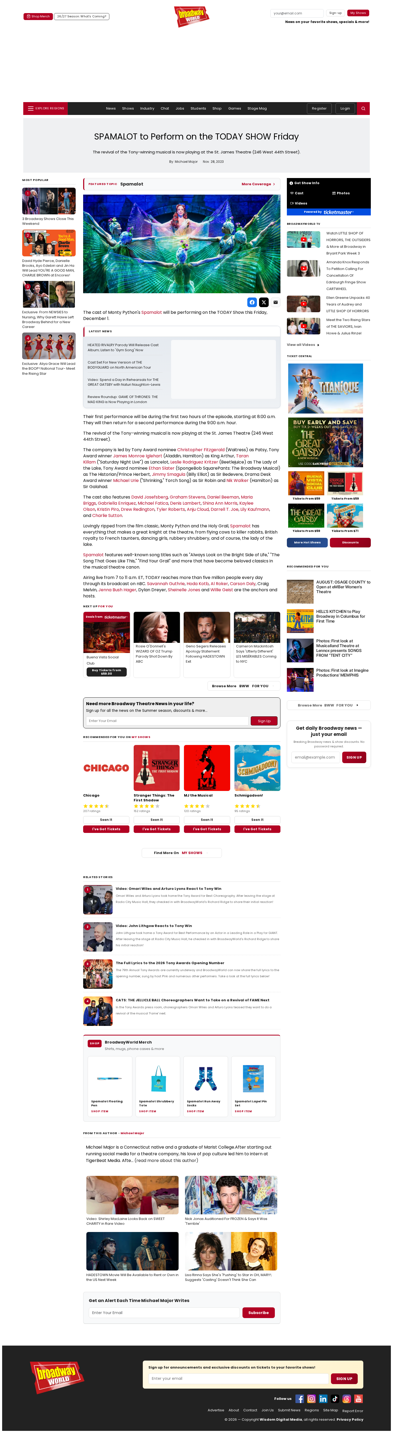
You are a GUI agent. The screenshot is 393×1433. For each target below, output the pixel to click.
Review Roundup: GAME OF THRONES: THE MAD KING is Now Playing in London (123, 399)
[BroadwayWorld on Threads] (347, 1399)
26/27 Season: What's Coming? (81, 16)
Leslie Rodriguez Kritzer (194, 462)
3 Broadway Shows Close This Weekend (48, 208)
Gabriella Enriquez (117, 503)
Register (319, 108)
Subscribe (258, 1312)
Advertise (216, 1410)
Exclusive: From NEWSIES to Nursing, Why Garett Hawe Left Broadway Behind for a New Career (48, 306)
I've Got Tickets (106, 829)
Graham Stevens (187, 497)
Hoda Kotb (198, 584)
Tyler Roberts (170, 509)
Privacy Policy (350, 1419)
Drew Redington (138, 509)
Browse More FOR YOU (240, 686)
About (234, 1410)
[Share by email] (275, 302)
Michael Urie (126, 480)
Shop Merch (41, 16)
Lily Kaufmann (254, 509)
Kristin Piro (108, 509)
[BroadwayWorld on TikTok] (335, 1399)
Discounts (350, 542)
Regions (312, 1410)
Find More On (178, 852)
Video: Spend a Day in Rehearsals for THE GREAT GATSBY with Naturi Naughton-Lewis (124, 382)
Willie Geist (221, 590)
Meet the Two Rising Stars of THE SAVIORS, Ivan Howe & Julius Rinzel (348, 326)
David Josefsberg (149, 497)
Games (234, 108)
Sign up (354, 757)
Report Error (352, 1411)
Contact (250, 1410)
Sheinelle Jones (184, 590)
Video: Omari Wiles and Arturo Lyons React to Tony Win (168, 888)
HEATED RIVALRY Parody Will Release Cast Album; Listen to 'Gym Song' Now (123, 348)
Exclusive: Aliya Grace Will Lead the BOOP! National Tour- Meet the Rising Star (48, 356)
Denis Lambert (185, 503)
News (111, 108)
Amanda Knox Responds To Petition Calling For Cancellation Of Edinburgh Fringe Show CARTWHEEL (347, 275)
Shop (217, 108)
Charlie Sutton (107, 515)
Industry (147, 108)
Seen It (106, 819)
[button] (363, 108)
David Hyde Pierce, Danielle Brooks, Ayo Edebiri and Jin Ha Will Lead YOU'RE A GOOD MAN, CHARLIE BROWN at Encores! (48, 255)
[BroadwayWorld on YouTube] (358, 1399)
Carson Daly (243, 584)
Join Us (267, 1410)
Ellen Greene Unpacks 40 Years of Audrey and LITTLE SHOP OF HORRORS (348, 304)
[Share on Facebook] (252, 302)
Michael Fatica (153, 503)
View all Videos (301, 344)
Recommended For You (308, 567)
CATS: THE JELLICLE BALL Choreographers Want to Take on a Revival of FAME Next (192, 1000)
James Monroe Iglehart (137, 456)
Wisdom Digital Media (281, 1419)
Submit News (289, 1410)
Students (198, 108)
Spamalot (151, 312)
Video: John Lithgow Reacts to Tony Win (154, 925)
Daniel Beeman (223, 497)
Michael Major (132, 1133)
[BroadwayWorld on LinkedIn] (323, 1399)
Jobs (180, 108)
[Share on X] (264, 302)
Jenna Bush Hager (117, 590)
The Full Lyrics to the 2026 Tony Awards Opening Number (170, 962)
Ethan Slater (162, 468)
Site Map (330, 1410)
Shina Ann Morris (220, 503)
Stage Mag (257, 108)
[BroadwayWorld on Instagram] (311, 1399)
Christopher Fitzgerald (201, 450)
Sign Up (344, 1378)
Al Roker (219, 584)
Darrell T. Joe (224, 509)
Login (345, 108)
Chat (165, 108)
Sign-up (335, 13)
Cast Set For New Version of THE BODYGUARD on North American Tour (119, 365)
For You (105, 606)
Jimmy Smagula (168, 474)
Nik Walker (237, 480)
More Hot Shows (307, 542)
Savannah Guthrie (166, 584)
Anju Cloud (198, 509)
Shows (128, 108)
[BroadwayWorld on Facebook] (300, 1399)
